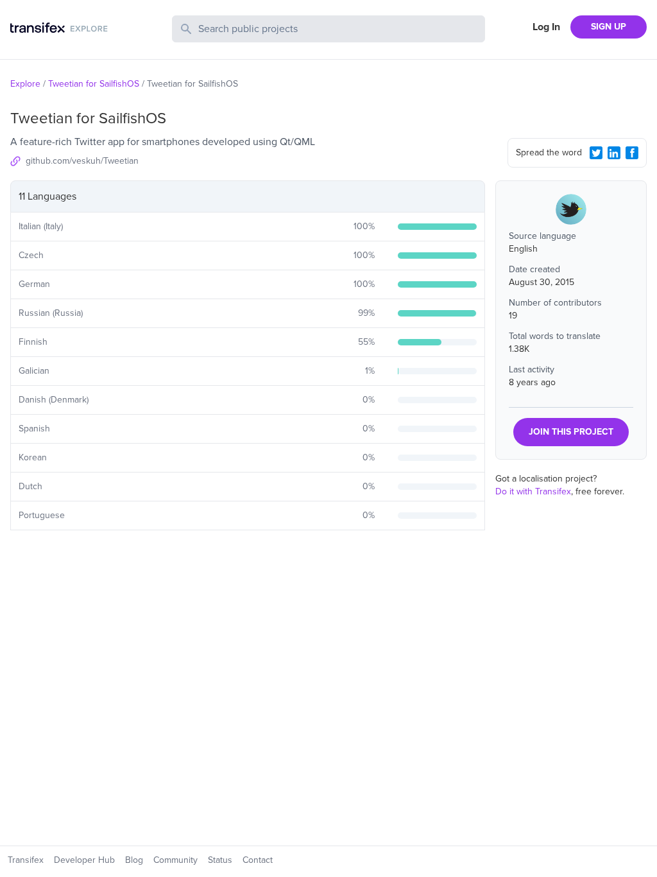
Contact (258, 860)
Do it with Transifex (533, 491)
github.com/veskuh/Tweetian (82, 160)
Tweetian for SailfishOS (93, 83)
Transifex (26, 860)
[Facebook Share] (632, 153)
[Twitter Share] (596, 153)
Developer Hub (84, 860)
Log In (546, 27)
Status (220, 860)
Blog (134, 860)
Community (175, 860)
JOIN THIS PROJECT (571, 431)
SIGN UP (608, 26)
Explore (25, 83)
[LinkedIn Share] (614, 153)
